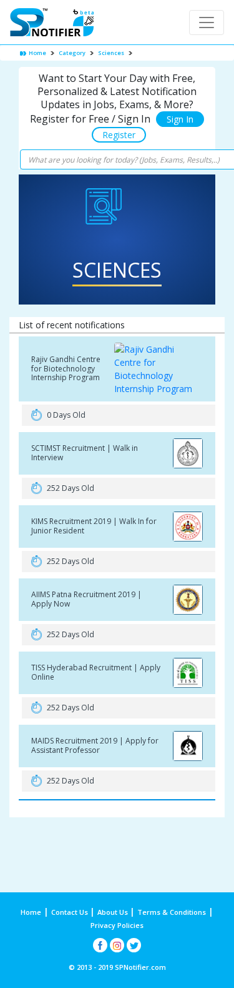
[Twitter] (134, 945)
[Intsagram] (117, 945)
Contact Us (70, 912)
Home (36, 53)
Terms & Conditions (171, 912)
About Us (113, 912)
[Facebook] (100, 945)
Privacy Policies (117, 925)
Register (118, 135)
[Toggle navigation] (206, 22)
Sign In (180, 119)
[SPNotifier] (52, 22)
